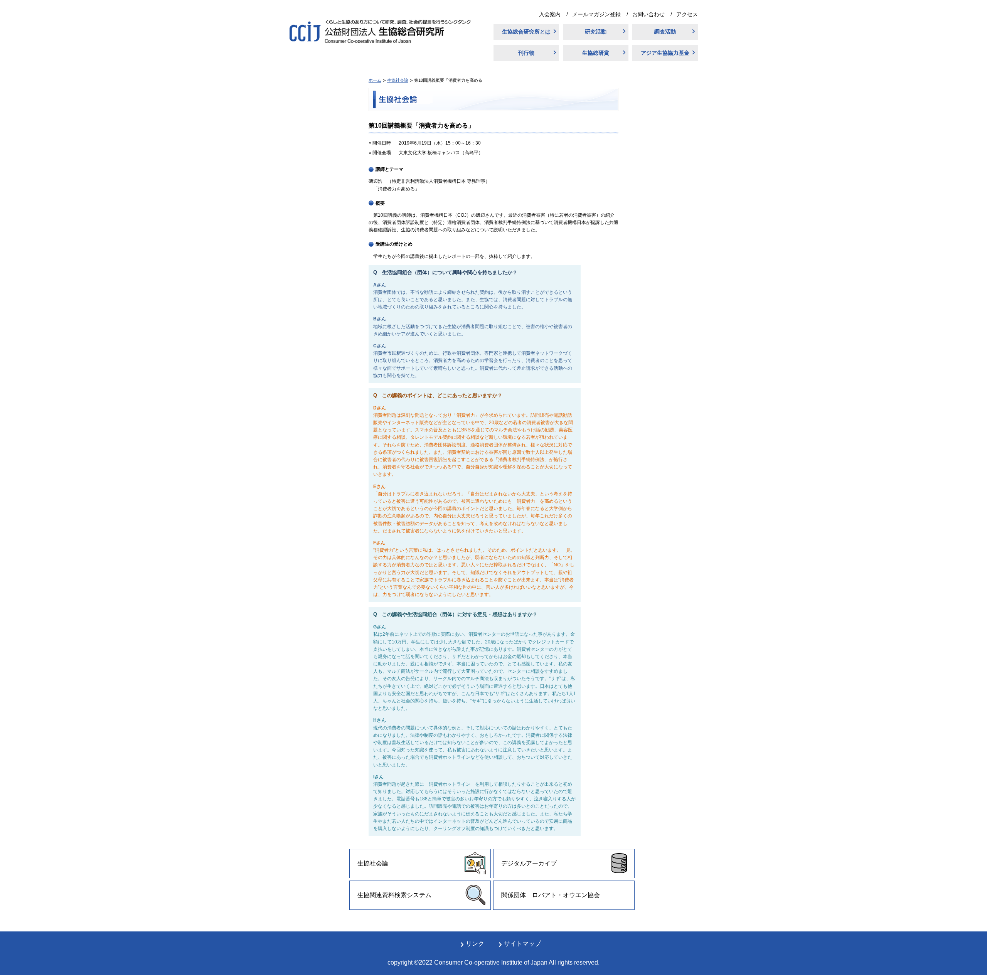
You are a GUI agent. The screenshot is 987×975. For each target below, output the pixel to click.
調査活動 (665, 32)
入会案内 (550, 14)
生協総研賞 (595, 53)
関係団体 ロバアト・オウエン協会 (550, 895)
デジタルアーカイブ (529, 863)
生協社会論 (397, 80)
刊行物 (526, 53)
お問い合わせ (648, 14)
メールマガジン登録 (596, 14)
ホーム (375, 80)
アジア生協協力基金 (665, 53)
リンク (475, 943)
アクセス (687, 14)
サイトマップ (522, 943)
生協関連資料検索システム (394, 895)
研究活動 (595, 32)
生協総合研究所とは (526, 32)
